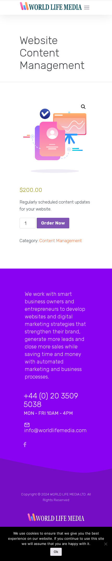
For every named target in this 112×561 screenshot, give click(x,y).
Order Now (53, 223)
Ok (56, 552)
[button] (83, 106)
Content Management (60, 240)
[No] (105, 545)
